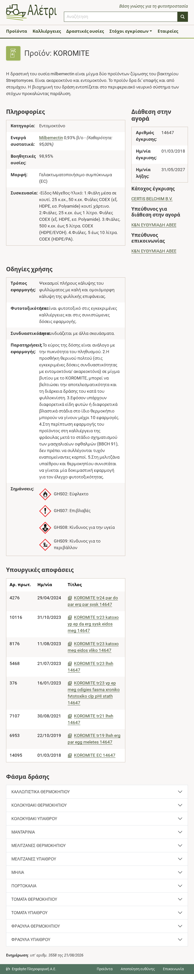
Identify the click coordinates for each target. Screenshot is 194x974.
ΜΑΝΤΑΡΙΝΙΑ (23, 832)
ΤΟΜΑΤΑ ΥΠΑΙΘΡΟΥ (29, 912)
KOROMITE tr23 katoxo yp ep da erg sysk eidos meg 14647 (93, 624)
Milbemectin (51, 137)
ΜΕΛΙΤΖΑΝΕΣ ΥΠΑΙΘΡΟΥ (33, 859)
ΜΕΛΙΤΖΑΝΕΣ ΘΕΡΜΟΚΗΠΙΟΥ (38, 845)
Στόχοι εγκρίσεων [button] (129, 31)
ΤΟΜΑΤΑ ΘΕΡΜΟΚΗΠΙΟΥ (34, 899)
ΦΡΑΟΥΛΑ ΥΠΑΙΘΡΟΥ (30, 939)
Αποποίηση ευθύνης (138, 969)
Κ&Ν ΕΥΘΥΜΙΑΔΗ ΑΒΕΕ (153, 224)
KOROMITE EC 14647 (94, 755)
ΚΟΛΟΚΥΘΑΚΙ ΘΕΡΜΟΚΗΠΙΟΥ (39, 805)
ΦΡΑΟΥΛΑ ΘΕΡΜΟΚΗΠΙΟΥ (35, 926)
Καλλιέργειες (47, 31)
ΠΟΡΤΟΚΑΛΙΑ (23, 885)
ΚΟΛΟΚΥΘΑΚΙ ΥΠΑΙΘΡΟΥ (34, 818)
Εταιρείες (168, 31)
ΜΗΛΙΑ (17, 872)
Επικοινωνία (173, 969)
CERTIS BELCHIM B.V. (152, 198)
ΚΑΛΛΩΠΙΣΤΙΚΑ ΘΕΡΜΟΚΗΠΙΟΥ (40, 791)
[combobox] (121, 17)
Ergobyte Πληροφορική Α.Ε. (34, 969)
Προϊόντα (16, 31)
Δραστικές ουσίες (85, 31)
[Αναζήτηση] (182, 17)
